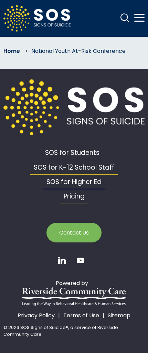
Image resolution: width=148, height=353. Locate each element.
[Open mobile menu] (139, 18)
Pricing (74, 196)
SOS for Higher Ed (74, 181)
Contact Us (74, 232)
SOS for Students (72, 152)
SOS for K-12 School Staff (74, 167)
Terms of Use (81, 315)
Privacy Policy (36, 315)
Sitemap (119, 315)
